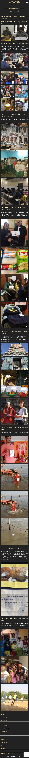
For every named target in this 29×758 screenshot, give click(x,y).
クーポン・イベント (5, 737)
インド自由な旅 (4, 725)
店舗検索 (3, 739)
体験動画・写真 (4, 731)
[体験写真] (7, 77)
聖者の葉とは (4, 717)
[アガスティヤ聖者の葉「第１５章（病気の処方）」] (14, 30)
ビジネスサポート (5, 734)
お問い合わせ (4, 742)
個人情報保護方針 (5, 751)
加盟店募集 (3, 748)
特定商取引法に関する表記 (7, 753)
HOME (2, 714)
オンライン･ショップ (6, 728)
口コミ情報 (3, 745)
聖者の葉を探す (4, 720)
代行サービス (4, 723)
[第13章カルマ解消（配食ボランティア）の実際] (14, 58)
